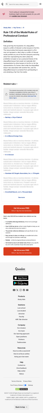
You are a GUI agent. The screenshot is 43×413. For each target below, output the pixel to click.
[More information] (17, 84)
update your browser (19, 16)
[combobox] (22, 4)
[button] (21, 209)
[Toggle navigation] (40, 4)
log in (14, 98)
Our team (21, 331)
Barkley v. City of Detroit (13, 117)
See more (21, 197)
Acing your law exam (21, 356)
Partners (21, 339)
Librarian (21, 314)
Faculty (21, 316)
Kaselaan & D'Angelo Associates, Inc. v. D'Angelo (22, 173)
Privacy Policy (27, 381)
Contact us (21, 365)
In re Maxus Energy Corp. (14, 136)
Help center (21, 371)
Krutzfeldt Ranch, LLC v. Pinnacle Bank (18, 192)
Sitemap (30, 385)
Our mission (21, 328)
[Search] (7, 4)
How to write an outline (21, 354)
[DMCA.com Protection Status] (21, 389)
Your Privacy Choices (16, 385)
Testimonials (21, 342)
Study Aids (7, 27)
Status (21, 374)
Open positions (21, 336)
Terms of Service (16, 381)
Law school (21, 308)
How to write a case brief (21, 351)
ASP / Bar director (21, 319)
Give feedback (21, 368)
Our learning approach (21, 334)
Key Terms (17, 27)
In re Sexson (9, 154)
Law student (21, 311)
